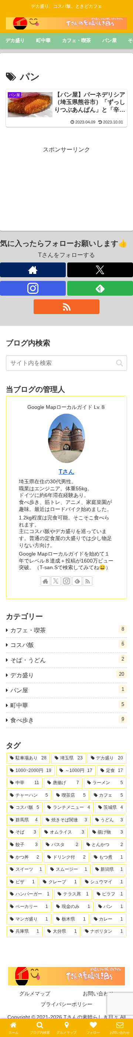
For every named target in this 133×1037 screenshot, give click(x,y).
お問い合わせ (98, 993)
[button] (119, 363)
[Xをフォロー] (100, 269)
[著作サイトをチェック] (33, 269)
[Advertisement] (66, 181)
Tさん (66, 472)
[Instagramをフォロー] (33, 288)
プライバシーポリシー (66, 1004)
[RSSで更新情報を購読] (66, 306)
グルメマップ (34, 993)
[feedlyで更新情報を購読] (100, 288)
